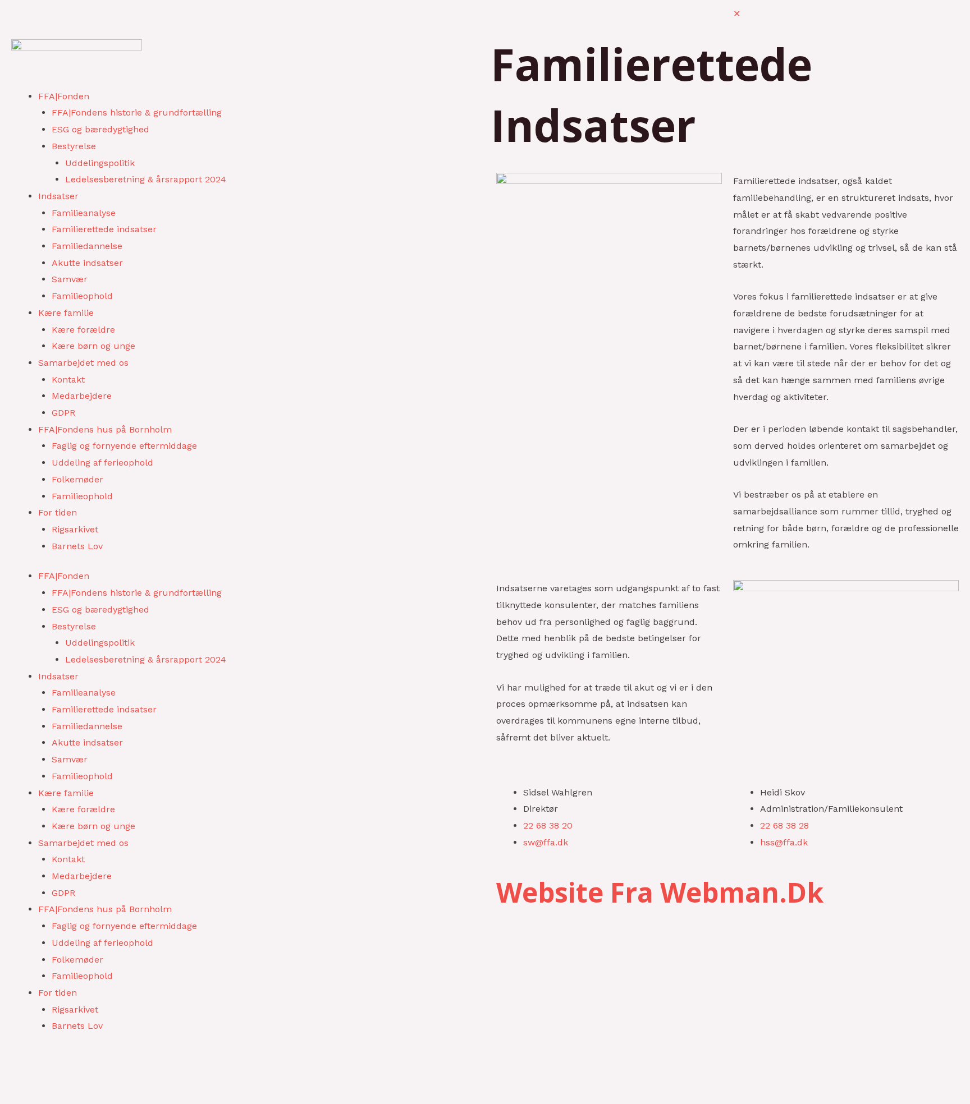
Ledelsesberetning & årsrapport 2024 (145, 179)
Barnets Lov (77, 546)
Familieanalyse (84, 213)
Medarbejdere (82, 395)
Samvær (70, 279)
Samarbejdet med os (83, 362)
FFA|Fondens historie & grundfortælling (137, 112)
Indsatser (58, 196)
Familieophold (82, 296)
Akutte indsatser (87, 262)
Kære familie (66, 312)
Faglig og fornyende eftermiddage (124, 445)
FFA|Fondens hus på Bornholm (105, 429)
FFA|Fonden (63, 96)
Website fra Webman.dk (659, 892)
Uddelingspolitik (100, 163)
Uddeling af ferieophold (102, 462)
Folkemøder (77, 479)
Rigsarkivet (75, 529)
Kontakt (68, 379)
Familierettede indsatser (104, 229)
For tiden (57, 512)
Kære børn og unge (93, 346)
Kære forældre (83, 329)
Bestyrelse (74, 146)
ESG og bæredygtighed (100, 129)
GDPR (63, 412)
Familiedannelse (87, 246)
